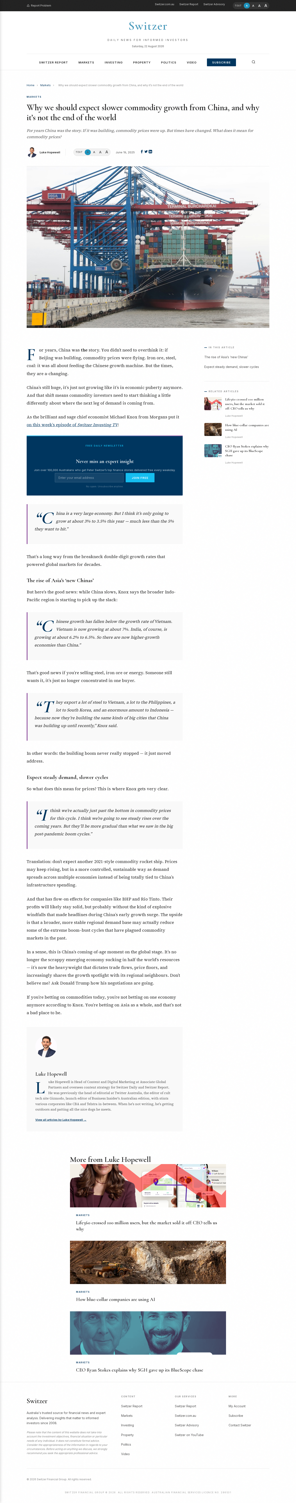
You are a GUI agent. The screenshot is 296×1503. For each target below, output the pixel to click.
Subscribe (221, 62)
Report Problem (41, 5)
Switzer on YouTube (189, 1435)
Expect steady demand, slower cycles (231, 367)
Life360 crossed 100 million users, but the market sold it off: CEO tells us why (245, 404)
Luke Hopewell (50, 152)
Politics (168, 62)
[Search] (253, 62)
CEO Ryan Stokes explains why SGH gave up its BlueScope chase (247, 451)
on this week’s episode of (72, 425)
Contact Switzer (240, 1425)
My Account (237, 1406)
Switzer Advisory (214, 4)
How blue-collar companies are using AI (115, 1299)
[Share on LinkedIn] (150, 152)
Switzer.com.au (164, 4)
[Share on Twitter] (146, 152)
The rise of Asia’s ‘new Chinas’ (226, 357)
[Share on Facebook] (142, 152)
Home (30, 85)
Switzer (148, 25)
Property (142, 62)
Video (192, 62)
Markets (86, 62)
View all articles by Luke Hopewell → (60, 1119)
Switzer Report (188, 4)
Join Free (140, 477)
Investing (114, 62)
